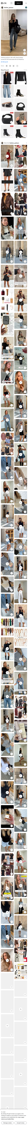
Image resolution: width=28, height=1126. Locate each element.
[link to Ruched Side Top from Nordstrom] (20, 78)
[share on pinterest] (10, 66)
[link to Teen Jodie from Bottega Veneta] (20, 104)
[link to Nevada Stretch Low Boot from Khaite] (20, 91)
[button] (26, 3)
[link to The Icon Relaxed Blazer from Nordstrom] (7, 78)
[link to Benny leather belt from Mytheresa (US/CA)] (7, 104)
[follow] (26, 7)
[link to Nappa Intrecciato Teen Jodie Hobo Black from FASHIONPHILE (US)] (7, 118)
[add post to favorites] (24, 53)
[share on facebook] (6, 66)
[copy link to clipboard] (17, 66)
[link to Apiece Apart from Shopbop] (7, 91)
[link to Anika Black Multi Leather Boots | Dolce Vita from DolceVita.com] (7, 131)
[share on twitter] (13, 66)
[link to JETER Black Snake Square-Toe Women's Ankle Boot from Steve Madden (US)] (20, 131)
